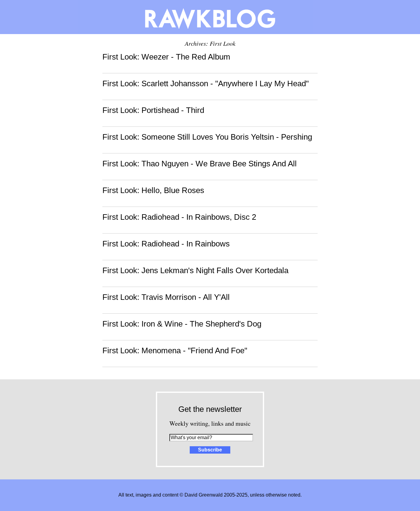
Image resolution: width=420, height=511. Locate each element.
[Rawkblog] (210, 17)
